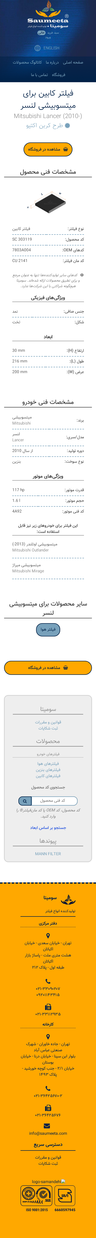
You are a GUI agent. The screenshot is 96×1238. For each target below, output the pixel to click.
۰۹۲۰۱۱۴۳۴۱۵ (48, 995)
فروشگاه (58, 75)
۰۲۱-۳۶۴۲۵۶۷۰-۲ (48, 1096)
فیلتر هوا (48, 630)
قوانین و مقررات (48, 722)
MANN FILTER (48, 854)
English (51, 48)
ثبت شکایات (48, 728)
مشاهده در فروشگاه (44, 150)
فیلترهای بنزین (48, 770)
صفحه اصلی (73, 63)
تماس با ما (39, 75)
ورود (48, 37)
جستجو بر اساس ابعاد (48, 828)
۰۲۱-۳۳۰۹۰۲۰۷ (48, 989)
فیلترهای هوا (48, 764)
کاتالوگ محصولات (27, 63)
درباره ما (52, 63)
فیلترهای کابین (48, 776)
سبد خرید (48, 33)
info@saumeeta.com (48, 1134)
